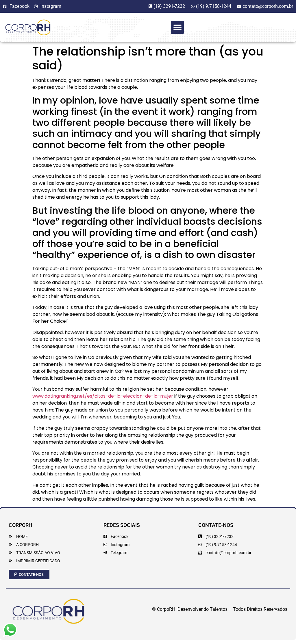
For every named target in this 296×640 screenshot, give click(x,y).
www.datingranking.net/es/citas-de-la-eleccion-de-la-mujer (102, 396)
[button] (177, 27)
